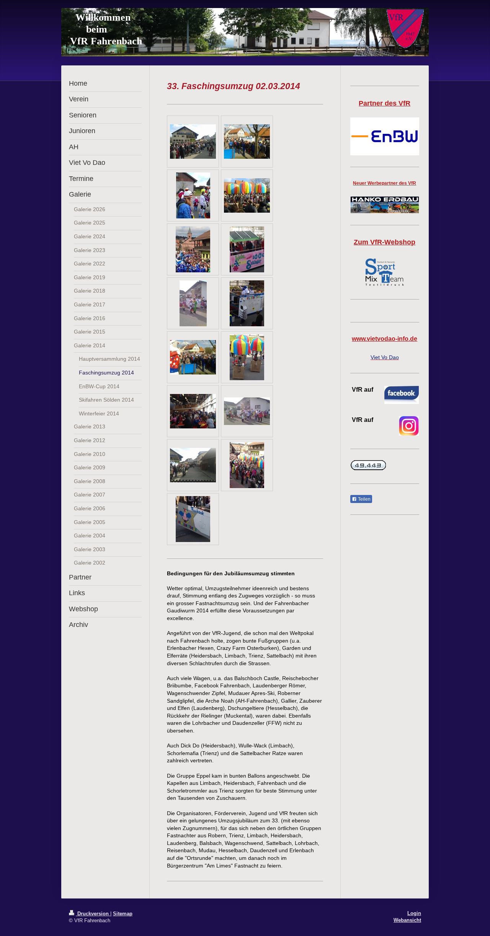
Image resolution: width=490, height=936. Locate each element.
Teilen (364, 499)
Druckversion (93, 913)
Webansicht (407, 920)
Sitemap (122, 913)
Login (414, 913)
